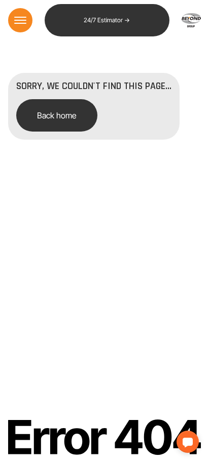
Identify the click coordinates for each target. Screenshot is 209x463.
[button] (188, 442)
